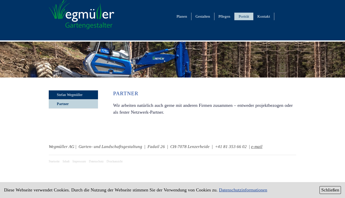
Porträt (244, 16)
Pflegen (224, 16)
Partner (63, 104)
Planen (182, 16)
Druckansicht (114, 161)
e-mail (256, 146)
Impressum (79, 161)
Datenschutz (96, 161)
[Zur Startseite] (81, 28)
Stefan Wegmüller (70, 95)
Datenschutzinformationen (243, 189)
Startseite (54, 161)
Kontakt (263, 16)
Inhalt (66, 161)
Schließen (330, 189)
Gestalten (202, 16)
